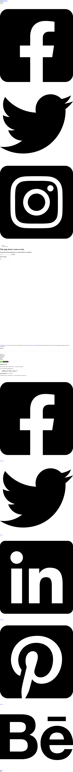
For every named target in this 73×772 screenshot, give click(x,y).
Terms (1, 358)
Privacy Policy (2, 355)
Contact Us (2, 357)
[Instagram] (36, 243)
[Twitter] (36, 160)
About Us (2, 354)
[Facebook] (36, 86)
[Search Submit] (11, 254)
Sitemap (1, 359)
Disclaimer (2, 356)
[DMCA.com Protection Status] (4, 362)
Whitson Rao (3, 345)
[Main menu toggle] (1, 3)
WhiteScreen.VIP (32, 345)
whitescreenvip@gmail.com (8, 368)
